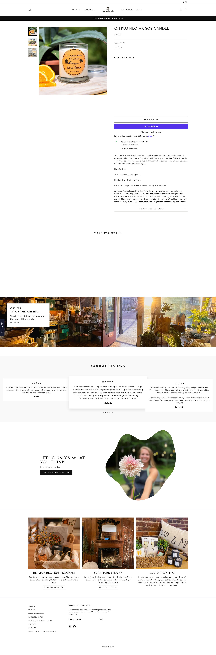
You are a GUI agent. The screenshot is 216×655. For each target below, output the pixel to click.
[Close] (137, 309)
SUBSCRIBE (123, 334)
